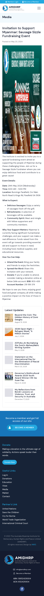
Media (6, 17)
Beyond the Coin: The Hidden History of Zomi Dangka (26, 317)
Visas (4, 485)
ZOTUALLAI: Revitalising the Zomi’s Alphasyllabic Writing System (27, 345)
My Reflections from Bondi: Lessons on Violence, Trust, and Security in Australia (25, 393)
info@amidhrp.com (23, 569)
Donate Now (9, 462)
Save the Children (10, 512)
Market (5, 493)
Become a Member (31, 2)
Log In (5, 475)
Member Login (13, 2)
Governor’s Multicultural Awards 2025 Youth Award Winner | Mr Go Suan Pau (27, 377)
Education (7, 482)
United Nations (9, 508)
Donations (7, 478)
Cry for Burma (8, 516)
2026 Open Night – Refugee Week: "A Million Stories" (24, 331)
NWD (34, 544)
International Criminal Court (15, 523)
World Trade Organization (14, 519)
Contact (6, 496)
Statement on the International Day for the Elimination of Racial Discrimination (27, 360)
